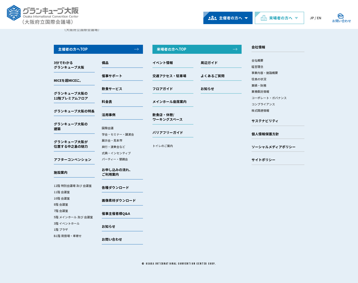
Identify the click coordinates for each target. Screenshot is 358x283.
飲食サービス (112, 88)
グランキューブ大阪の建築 (71, 126)
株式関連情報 (260, 110)
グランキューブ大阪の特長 (74, 111)
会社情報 (258, 47)
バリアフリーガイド (167, 132)
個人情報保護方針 (265, 134)
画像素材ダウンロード (119, 200)
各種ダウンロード (115, 187)
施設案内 (60, 172)
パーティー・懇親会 (115, 159)
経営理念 (257, 66)
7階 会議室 (61, 211)
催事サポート (112, 75)
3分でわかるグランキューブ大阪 (69, 65)
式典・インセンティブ (116, 153)
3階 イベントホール (67, 223)
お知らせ (108, 226)
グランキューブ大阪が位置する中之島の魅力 (71, 144)
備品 (105, 62)
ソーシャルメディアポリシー (274, 147)
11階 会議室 (62, 192)
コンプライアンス (263, 104)
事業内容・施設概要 (265, 73)
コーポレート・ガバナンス (269, 98)
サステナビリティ (265, 121)
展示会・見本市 (112, 140)
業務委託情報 (260, 91)
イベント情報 (162, 62)
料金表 (107, 101)
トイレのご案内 (162, 146)
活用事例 (108, 114)
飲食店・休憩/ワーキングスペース (167, 117)
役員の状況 (259, 79)
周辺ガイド (209, 62)
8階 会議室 (61, 204)
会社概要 (257, 60)
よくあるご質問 (213, 75)
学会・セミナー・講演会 (118, 134)
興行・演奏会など (113, 147)
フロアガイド (162, 88)
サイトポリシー (263, 159)
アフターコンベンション (72, 159)
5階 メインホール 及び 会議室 (73, 217)
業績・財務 (259, 85)
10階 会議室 (62, 198)
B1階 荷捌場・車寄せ (68, 236)
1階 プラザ (61, 229)
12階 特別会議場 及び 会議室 (73, 185)
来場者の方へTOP (171, 49)
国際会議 (107, 128)
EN (319, 17)
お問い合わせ (112, 239)
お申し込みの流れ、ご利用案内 (117, 172)
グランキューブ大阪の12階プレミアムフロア (71, 95)
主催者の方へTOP (73, 49)
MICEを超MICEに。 (68, 80)
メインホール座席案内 (169, 101)
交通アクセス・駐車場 (169, 75)
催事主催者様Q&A (116, 213)
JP (312, 17)
